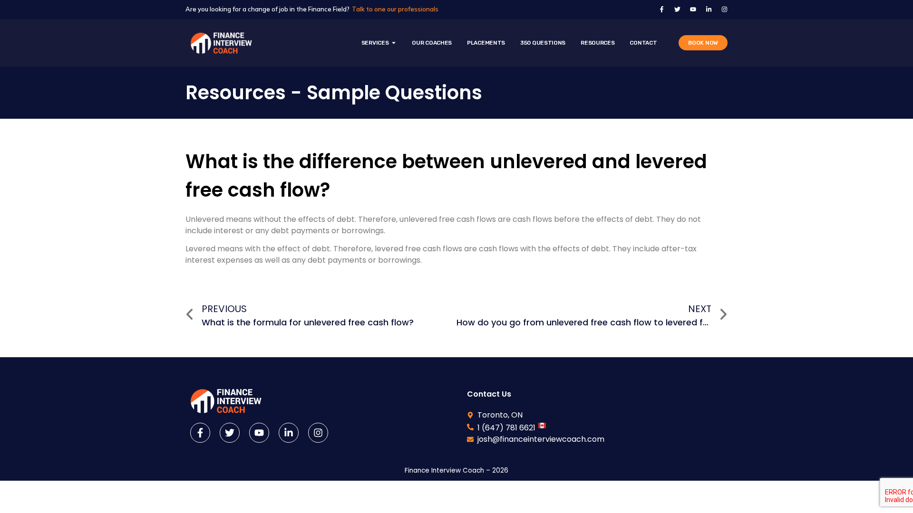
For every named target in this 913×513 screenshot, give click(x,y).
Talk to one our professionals (395, 9)
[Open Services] (394, 42)
